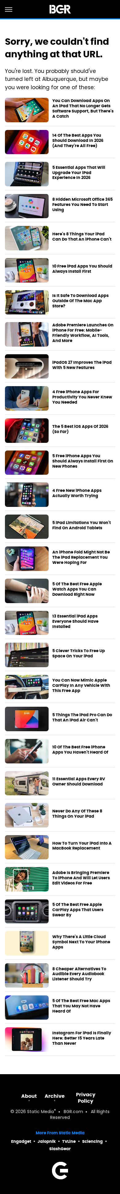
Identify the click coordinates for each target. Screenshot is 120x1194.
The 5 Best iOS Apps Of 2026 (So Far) (80, 429)
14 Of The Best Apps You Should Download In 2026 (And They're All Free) (77, 140)
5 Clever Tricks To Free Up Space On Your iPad (78, 653)
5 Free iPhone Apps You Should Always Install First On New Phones (82, 461)
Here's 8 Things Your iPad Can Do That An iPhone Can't (81, 237)
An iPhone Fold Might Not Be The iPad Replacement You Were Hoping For (81, 557)
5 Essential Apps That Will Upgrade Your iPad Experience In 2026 (78, 173)
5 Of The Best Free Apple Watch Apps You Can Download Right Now (77, 589)
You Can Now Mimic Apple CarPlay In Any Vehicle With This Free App (81, 685)
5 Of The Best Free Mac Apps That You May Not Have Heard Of (81, 1006)
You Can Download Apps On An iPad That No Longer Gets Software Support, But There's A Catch (83, 108)
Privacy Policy (85, 1097)
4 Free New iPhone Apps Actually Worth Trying (77, 493)
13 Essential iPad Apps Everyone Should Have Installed (75, 621)
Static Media (40, 1112)
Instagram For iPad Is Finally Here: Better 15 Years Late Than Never (81, 1038)
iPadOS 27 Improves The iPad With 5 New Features (82, 365)
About (29, 1096)
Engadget (21, 1141)
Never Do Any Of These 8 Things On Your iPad (77, 814)
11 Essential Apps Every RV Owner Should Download (78, 782)
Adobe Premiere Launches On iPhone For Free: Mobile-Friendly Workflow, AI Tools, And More (83, 333)
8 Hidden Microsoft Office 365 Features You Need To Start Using (82, 204)
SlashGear (60, 1148)
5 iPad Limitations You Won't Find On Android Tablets (81, 525)
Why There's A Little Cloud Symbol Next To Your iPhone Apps (81, 942)
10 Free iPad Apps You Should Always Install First (82, 269)
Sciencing (92, 1141)
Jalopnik (47, 1141)
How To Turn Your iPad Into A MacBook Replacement (82, 846)
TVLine (69, 1141)
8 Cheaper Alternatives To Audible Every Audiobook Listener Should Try (79, 974)
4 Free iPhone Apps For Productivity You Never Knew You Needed (82, 397)
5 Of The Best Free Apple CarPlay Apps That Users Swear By (77, 910)
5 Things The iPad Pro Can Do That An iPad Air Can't (82, 718)
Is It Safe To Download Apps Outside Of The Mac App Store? (80, 301)
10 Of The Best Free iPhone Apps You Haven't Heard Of (80, 750)
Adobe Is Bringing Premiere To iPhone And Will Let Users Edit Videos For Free (81, 878)
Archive (55, 1096)
